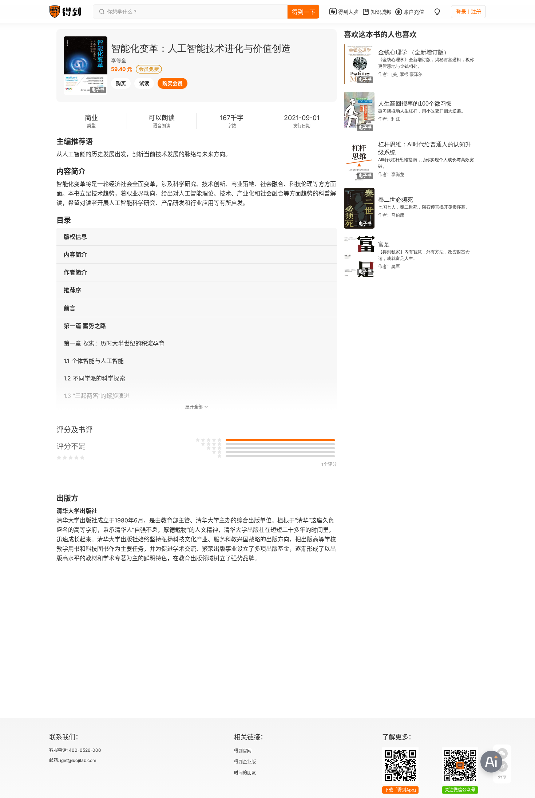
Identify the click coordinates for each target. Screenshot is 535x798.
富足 (384, 244)
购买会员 (172, 83)
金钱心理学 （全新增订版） (413, 52)
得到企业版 (245, 762)
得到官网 (242, 751)
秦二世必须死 (395, 200)
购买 (121, 83)
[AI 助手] (491, 762)
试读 (144, 83)
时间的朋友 (245, 772)
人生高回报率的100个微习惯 (415, 103)
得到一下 (303, 12)
